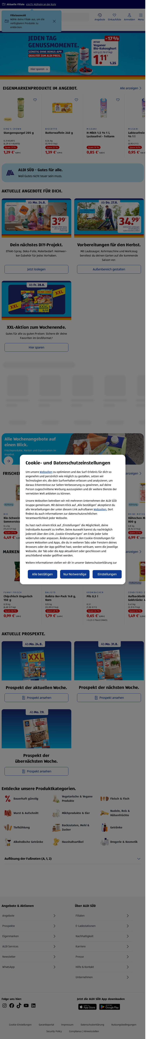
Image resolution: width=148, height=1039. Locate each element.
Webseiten (46, 472)
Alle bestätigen (42, 574)
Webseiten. (100, 509)
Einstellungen (107, 574)
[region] (72, 519)
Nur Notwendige (74, 574)
